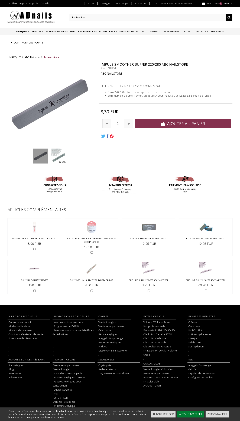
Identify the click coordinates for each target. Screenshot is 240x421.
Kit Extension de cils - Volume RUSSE (159, 352)
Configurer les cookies (201, 377)
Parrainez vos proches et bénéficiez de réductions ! (73, 332)
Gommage (194, 326)
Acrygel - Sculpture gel (111, 338)
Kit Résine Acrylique (64, 405)
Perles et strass (107, 369)
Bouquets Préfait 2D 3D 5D (159, 330)
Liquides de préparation (201, 373)
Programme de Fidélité (66, 326)
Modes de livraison (19, 326)
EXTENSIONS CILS (56, 31)
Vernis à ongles (62, 369)
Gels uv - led (105, 330)
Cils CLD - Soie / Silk (154, 342)
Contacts (200, 31)
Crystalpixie (104, 365)
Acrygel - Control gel (199, 365)
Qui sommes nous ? (19, 322)
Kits (55, 393)
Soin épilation (196, 346)
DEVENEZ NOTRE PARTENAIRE (164, 31)
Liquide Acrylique (62, 389)
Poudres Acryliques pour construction (67, 383)
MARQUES (21, 31)
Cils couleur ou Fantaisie (157, 346)
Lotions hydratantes (199, 334)
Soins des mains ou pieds (67, 373)
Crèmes (192, 322)
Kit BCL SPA (195, 330)
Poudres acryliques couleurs (69, 377)
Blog (187, 31)
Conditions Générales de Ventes (26, 334)
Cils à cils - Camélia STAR (157, 334)
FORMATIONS (107, 31)
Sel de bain (194, 342)
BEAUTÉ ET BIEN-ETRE (201, 316)
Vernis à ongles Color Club (158, 369)
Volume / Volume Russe (156, 322)
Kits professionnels (154, 326)
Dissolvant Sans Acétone (112, 350)
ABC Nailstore (32, 57)
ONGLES (36, 31)
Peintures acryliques (109, 342)
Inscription (217, 31)
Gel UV (192, 369)
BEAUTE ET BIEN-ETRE (82, 31)
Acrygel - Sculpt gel (64, 401)
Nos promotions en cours (68, 322)
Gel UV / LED (60, 397)
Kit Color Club (151, 381)
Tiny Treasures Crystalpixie (113, 373)
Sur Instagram (16, 365)
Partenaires (14, 373)
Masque (192, 338)
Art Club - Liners (152, 385)
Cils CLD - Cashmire (154, 338)
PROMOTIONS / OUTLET (131, 31)
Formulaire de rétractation (23, 338)
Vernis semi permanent (66, 365)
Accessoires (51, 57)
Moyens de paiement (20, 330)
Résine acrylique (107, 334)
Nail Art (102, 346)
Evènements (15, 377)
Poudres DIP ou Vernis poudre (160, 377)
